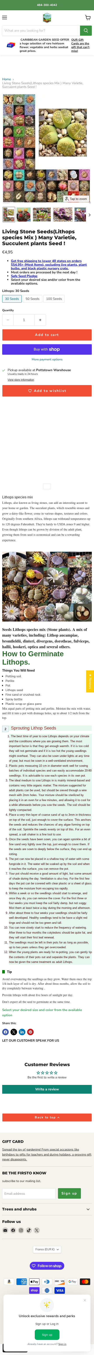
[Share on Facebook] (5, 1032)
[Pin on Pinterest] (30, 1032)
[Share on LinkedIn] (22, 1032)
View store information (21, 379)
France (45, 1249)
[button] (9, 214)
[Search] (86, 31)
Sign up (69, 1193)
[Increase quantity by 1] (40, 320)
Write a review (47, 1089)
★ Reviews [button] (90, 681)
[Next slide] (89, 214)
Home (6, 79)
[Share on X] (13, 1032)
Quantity (8, 310)
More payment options (47, 359)
